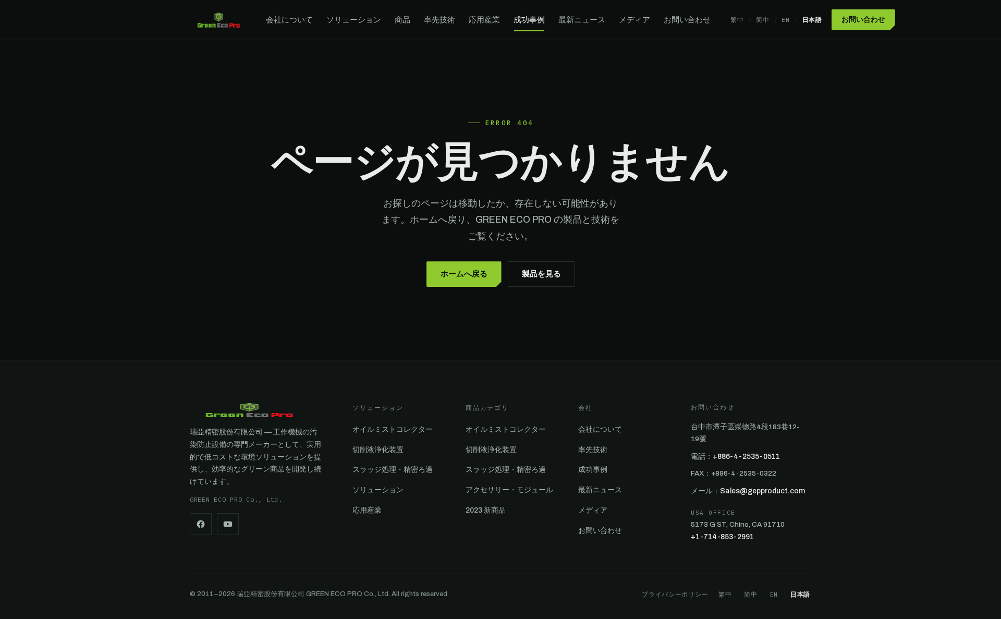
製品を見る (541, 274)
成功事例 (529, 20)
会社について (289, 20)
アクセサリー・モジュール (509, 490)
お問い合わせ (687, 20)
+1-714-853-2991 (722, 537)
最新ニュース (581, 20)
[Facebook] (201, 524)
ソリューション (353, 20)
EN (785, 19)
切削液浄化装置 (378, 450)
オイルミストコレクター (392, 429)
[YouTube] (228, 524)
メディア (634, 20)
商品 (402, 20)
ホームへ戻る (464, 274)
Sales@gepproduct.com (762, 491)
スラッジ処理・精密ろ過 (392, 470)
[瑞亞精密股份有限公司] (218, 19)
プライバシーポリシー (675, 594)
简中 (762, 19)
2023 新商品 (486, 510)
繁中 (736, 19)
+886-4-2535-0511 (746, 456)
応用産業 (484, 20)
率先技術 (439, 20)
